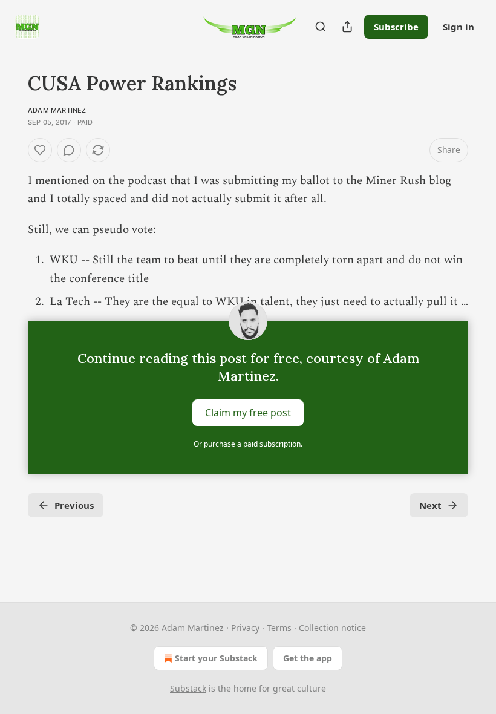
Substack (188, 688)
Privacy (245, 628)
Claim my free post (248, 412)
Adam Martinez (57, 110)
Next (430, 505)
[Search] (320, 27)
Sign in (458, 27)
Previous (74, 505)
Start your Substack (216, 658)
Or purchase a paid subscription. (248, 444)
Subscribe (396, 27)
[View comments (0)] (69, 150)
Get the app (307, 658)
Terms (279, 628)
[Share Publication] (347, 27)
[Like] (40, 150)
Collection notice (332, 628)
